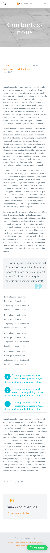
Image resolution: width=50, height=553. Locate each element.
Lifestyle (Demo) (23, 68)
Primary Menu (45, 3)
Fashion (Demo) (9, 68)
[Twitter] (8, 481)
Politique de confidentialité (25, 545)
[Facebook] (4, 481)
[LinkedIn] (19, 481)
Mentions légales (35, 543)
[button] (37, 547)
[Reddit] (22, 481)
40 (37, 65)
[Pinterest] (11, 481)
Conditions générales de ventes (17, 543)
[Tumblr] (15, 481)
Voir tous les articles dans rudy (21, 512)
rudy (7, 65)
